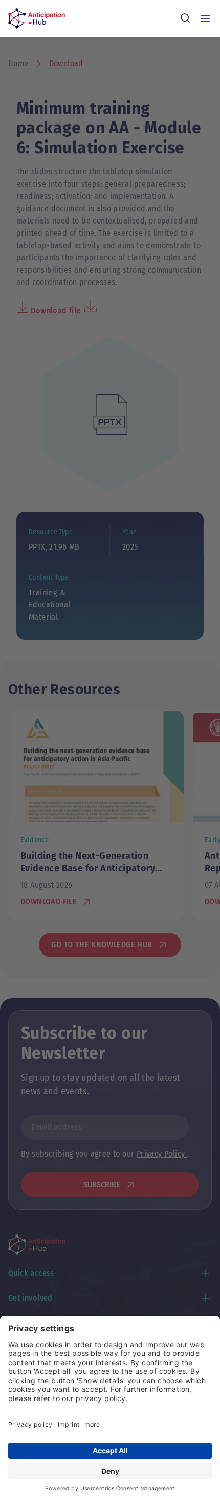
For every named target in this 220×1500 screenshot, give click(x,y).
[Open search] (185, 18)
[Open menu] (206, 18)
